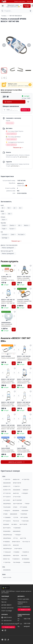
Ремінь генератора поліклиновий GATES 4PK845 (7, 451)
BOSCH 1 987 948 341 (23, 402)
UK (5, 588)
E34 (3, 214)
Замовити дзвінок (9, 627)
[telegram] (2, 630)
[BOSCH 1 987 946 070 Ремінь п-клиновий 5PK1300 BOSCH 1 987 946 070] (24, 270)
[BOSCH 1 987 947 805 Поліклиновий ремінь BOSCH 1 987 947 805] (8, 419)
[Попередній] (4, 45)
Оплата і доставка (23, 599)
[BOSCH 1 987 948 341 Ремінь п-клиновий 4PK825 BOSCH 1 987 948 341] (24, 396)
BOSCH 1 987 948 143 (8, 299)
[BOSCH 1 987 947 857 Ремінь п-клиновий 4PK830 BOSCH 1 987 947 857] (8, 396)
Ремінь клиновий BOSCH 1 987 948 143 (7, 302)
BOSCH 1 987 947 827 (8, 379)
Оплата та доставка (19, 1)
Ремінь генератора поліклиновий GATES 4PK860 (23, 451)
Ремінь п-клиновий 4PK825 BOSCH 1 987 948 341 (23, 405)
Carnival (4, 234)
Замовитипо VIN (27, 5)
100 (8, 208)
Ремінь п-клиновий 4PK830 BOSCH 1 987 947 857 (7, 405)
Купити (9, 102)
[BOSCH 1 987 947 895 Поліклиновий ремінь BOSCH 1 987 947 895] (24, 419)
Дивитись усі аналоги (15, 462)
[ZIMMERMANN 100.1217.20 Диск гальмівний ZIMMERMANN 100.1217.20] (8, 316)
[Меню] (3, 6)
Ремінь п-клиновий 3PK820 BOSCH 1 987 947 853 (23, 382)
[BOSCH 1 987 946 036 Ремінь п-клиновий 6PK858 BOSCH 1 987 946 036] (24, 350)
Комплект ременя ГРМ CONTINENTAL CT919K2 (24, 302)
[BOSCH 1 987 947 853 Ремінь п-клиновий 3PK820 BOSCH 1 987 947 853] (24, 373)
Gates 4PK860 (21, 448)
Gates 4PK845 (5, 448)
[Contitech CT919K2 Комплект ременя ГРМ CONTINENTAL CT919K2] (24, 293)
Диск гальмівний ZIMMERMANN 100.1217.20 (6, 325)
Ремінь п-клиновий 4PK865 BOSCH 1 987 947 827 (7, 382)
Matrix (26, 225)
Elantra (12, 225)
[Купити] (14, 283)
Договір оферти (6, 605)
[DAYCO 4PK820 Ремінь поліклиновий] (8, 350)
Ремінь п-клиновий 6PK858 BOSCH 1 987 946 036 (23, 359)
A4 (14, 208)
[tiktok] (8, 640)
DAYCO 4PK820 (6, 356)
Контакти (29, 1)
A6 (20, 208)
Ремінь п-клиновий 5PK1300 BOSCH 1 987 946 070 (24, 279)
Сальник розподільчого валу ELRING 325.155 (7, 279)
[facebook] (2, 640)
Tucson (11, 228)
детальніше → (24, 157)
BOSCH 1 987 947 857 (8, 402)
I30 (19, 225)
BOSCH (19, 183)
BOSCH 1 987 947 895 (23, 425)
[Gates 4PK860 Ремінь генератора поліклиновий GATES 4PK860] (24, 442)
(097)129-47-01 (8, 620)
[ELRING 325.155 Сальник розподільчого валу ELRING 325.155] (8, 270)
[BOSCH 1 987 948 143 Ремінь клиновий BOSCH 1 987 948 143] (8, 293)
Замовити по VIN (25, 609)
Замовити (24, 110)
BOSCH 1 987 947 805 (8, 425)
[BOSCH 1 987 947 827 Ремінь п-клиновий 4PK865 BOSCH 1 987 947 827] (8, 373)
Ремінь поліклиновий (8, 358)
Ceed (12, 234)
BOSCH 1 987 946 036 (23, 356)
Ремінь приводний (8, 248)
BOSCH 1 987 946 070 (23, 276)
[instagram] (5, 640)
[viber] (5, 630)
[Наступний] (29, 45)
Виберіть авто (12, 84)
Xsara (3, 219)
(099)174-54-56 (8, 617)
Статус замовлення (24, 607)
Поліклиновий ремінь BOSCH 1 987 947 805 (8, 428)
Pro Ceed (21, 234)
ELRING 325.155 (6, 276)
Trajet (3, 228)
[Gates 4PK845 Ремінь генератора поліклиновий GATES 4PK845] (8, 442)
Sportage (4, 238)
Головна (3, 16)
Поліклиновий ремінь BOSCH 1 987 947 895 (24, 428)
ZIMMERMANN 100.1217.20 (5, 322)
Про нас (4, 602)
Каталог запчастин (7, 608)
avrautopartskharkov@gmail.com (13, 624)
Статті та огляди (6, 611)
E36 (9, 214)
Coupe (4, 225)
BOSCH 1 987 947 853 (23, 379)
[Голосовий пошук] (30, 11)
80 (2, 208)
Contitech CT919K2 (23, 299)
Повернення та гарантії (22, 603)
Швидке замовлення (11, 106)
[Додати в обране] (28, 102)
